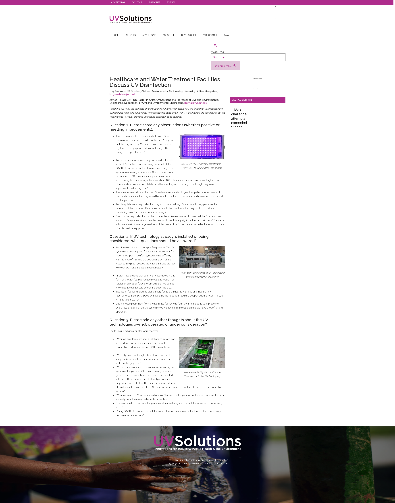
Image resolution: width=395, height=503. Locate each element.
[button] (248, 45)
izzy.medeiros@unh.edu (123, 94)
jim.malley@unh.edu (195, 102)
